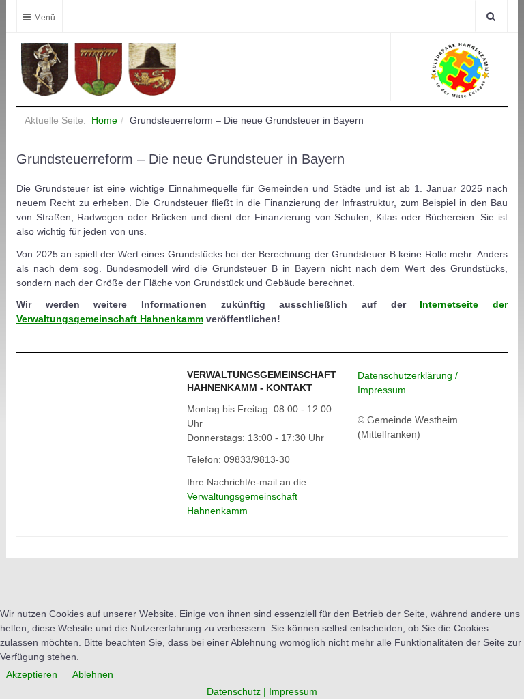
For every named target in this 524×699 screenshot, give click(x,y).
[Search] (491, 16)
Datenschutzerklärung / (408, 375)
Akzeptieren (31, 674)
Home (104, 120)
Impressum (382, 389)
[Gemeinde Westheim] (136, 69)
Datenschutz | (238, 691)
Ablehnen (92, 674)
